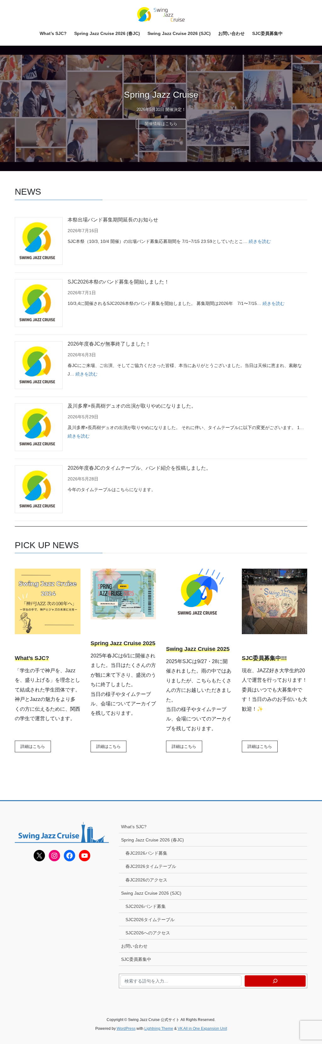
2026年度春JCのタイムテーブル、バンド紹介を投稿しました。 (139, 468)
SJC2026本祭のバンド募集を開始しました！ (118, 281)
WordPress (126, 1028)
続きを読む (260, 241)
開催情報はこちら (161, 123)
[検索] (275, 981)
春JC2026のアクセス (146, 879)
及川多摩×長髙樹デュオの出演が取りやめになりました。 (132, 406)
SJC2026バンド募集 (145, 906)
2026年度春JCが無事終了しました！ (109, 344)
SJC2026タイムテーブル (150, 919)
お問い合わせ (134, 946)
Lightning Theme (158, 1028)
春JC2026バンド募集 (146, 853)
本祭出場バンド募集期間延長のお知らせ (113, 219)
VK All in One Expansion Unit (202, 1028)
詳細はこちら (32, 746)
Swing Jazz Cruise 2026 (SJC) (151, 893)
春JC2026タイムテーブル (150, 866)
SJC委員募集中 (136, 959)
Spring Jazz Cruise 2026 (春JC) (152, 839)
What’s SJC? (134, 826)
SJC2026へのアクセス (147, 932)
